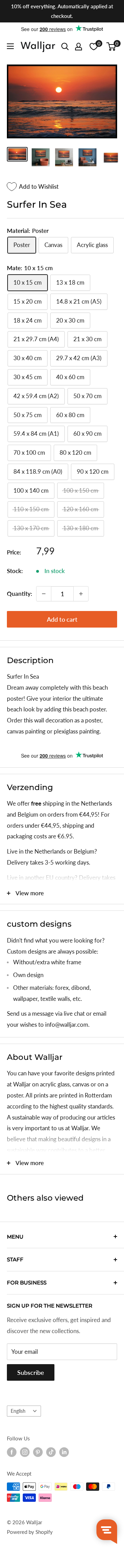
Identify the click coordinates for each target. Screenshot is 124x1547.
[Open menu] (10, 46)
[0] (111, 46)
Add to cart (62, 619)
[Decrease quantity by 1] (44, 594)
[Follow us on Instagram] (25, 1452)
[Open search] (65, 46)
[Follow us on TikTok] (51, 1452)
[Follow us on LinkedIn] (64, 1452)
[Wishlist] (93, 46)
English (18, 1411)
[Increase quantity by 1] (81, 594)
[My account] (78, 46)
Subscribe (30, 1372)
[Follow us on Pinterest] (38, 1452)
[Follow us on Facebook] (12, 1452)
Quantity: (19, 593)
